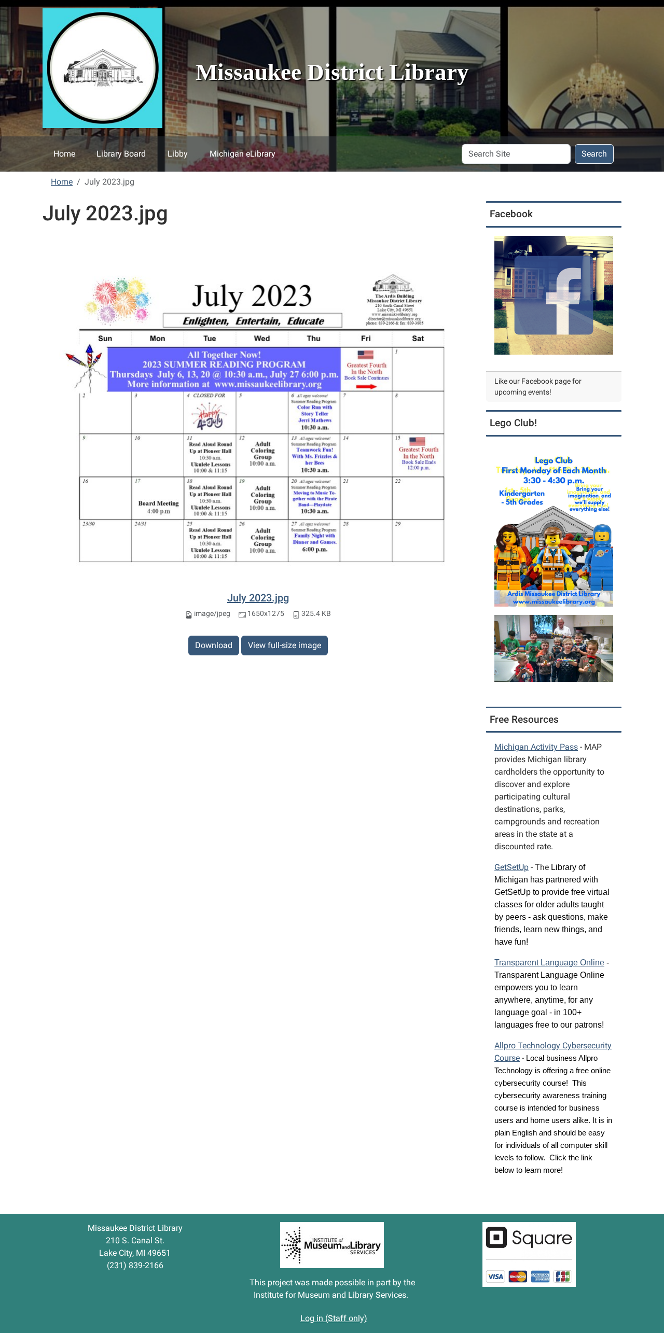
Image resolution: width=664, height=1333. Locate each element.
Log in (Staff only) (333, 1318)
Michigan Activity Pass (536, 747)
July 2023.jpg (258, 598)
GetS (511, 867)
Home (64, 154)
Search (594, 154)
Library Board (121, 154)
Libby (178, 154)
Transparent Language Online (549, 962)
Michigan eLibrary (242, 154)
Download (213, 645)
